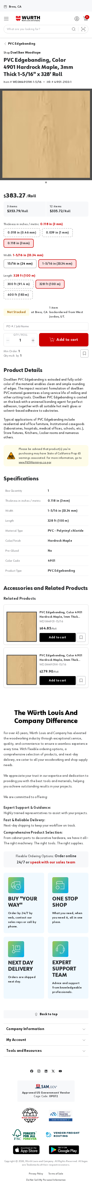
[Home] (28, 18)
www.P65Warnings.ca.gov (35, 462)
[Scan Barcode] (83, 29)
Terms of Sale (55, 1173)
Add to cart (57, 637)
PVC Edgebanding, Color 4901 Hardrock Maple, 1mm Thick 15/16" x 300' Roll (61, 617)
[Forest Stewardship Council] (24, 1134)
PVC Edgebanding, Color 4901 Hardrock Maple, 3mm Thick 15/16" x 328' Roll (61, 660)
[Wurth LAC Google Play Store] (64, 1149)
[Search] (74, 29)
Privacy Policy (36, 1173)
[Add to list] (81, 637)
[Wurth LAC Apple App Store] (26, 1149)
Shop (22, 52)
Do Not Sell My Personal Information (46, 1180)
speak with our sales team (52, 862)
